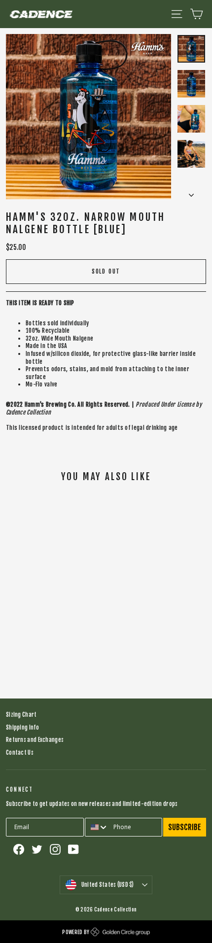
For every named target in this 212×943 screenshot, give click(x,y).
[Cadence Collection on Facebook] (18, 849)
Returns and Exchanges (35, 739)
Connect (19, 789)
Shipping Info (22, 727)
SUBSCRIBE (184, 827)
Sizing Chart (21, 714)
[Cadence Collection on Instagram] (55, 849)
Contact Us (20, 752)
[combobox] (96, 827)
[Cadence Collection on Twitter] (37, 849)
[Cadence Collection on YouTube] (73, 849)
